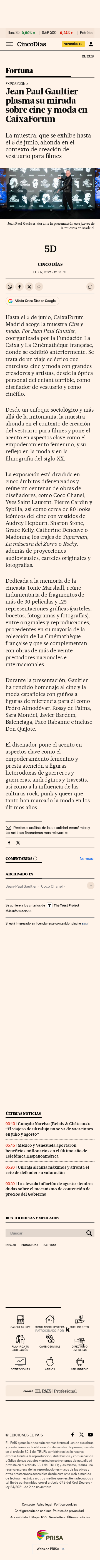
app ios (50, 1369)
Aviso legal (44, 1504)
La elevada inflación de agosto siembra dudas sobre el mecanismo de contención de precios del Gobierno (49, 1189)
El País (87, 56)
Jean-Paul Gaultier (21, 886)
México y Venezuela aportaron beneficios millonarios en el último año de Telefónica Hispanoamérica (46, 1150)
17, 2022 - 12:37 (50, 272)
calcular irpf (20, 1327)
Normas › (87, 859)
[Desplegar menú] (9, 44)
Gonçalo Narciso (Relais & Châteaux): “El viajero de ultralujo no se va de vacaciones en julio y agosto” (49, 1129)
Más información (17, 911)
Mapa (35, 1517)
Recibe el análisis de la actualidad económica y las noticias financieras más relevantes (48, 830)
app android (79, 1369)
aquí (85, 923)
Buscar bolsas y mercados (32, 1218)
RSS (44, 1517)
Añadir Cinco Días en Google (35, 301)
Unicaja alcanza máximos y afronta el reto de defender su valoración (47, 1170)
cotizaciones (20, 1369)
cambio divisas (49, 1346)
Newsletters (57, 1517)
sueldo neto (79, 1327)
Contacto (28, 1504)
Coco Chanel (51, 886)
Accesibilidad (20, 1517)
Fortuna (19, 71)
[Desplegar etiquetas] (90, 885)
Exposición (16, 84)
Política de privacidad (68, 1511)
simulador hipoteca (49, 1327)
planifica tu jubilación (20, 1348)
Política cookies (65, 1504)
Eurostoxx (29, 1245)
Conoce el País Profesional (50, 1390)
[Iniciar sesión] (90, 44)
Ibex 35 (13, 33)
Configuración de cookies (33, 1511)
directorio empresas (80, 1348)
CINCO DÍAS (50, 264)
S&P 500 (49, 33)
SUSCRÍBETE (73, 44)
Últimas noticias (23, 1113)
